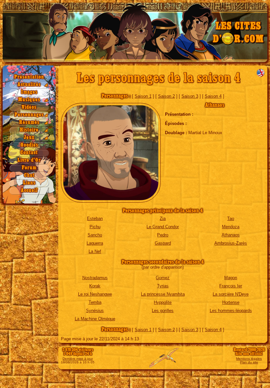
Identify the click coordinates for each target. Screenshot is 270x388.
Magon (230, 277)
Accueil (29, 190)
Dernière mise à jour (78, 358)
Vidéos (29, 107)
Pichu (95, 226)
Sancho (95, 234)
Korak (94, 285)
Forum (29, 167)
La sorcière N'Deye (231, 294)
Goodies (29, 145)
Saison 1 (143, 96)
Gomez (163, 277)
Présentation (29, 77)
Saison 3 (189, 96)
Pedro (162, 234)
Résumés (29, 122)
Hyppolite (163, 302)
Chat (29, 175)
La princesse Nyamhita (163, 294)
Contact (29, 152)
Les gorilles (163, 310)
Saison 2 (166, 96)
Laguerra (95, 243)
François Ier (230, 285)
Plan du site (249, 362)
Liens (29, 183)
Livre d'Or (29, 160)
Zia (163, 218)
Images (29, 92)
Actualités (29, 84)
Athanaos (231, 234)
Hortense (230, 302)
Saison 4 (213, 96)
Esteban (95, 218)
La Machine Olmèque (95, 318)
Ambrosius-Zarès (230, 243)
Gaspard (163, 243)
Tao (230, 218)
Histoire (29, 130)
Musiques (29, 99)
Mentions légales (249, 358)
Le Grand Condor (163, 226)
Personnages (29, 114)
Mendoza (230, 226)
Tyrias (163, 285)
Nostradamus (95, 277)
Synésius (95, 310)
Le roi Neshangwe (95, 294)
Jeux (29, 137)
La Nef (95, 251)
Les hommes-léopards (231, 310)
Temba (95, 302)
